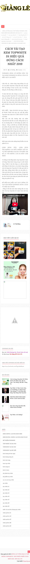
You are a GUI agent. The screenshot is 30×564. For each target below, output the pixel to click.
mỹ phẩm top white (8, 476)
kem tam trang (6, 460)
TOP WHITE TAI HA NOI (9, 443)
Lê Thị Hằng (16, 224)
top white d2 (6, 489)
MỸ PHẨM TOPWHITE (9, 440)
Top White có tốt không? (16, 414)
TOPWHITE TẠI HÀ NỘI (9, 450)
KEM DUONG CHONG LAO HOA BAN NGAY (15, 437)
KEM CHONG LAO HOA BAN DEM (12, 433)
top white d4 (6, 496)
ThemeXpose (26, 561)
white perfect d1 (7, 512)
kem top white (6, 463)
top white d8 (6, 503)
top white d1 (6, 486)
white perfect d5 (7, 519)
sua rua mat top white (8, 479)
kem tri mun (6, 470)
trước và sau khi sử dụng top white (12, 509)
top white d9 (6, 506)
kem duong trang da (8, 456)
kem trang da (6, 466)
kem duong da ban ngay (9, 453)
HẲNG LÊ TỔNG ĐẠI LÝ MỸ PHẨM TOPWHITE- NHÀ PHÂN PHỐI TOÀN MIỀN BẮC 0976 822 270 (15, 556)
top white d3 (6, 493)
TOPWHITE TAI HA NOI (9, 447)
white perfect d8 (7, 522)
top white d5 (6, 499)
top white (5, 483)
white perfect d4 (7, 516)
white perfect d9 (7, 526)
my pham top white (8, 473)
